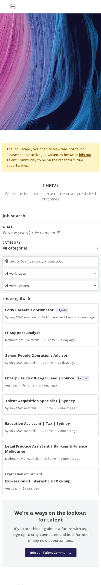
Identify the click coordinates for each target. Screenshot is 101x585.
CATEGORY (11, 242)
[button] (50, 248)
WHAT (7, 227)
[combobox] (50, 261)
